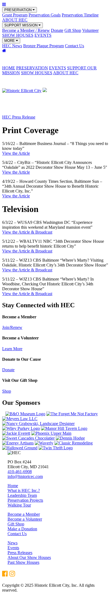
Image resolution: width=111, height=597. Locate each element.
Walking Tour (19, 505)
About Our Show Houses (29, 557)
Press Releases (20, 552)
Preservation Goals (45, 15)
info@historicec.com (25, 476)
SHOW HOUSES (17, 35)
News (13, 543)
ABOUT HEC (14, 20)
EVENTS (42, 35)
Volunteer (90, 30)
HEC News (12, 45)
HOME (8, 68)
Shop (6, 391)
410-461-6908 (20, 471)
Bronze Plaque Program (43, 45)
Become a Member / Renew (26, 30)
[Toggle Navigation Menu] (4, 4)
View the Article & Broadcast (27, 232)
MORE (10, 41)
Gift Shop (72, 30)
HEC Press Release (18, 117)
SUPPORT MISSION (21, 25)
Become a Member (24, 514)
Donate (57, 30)
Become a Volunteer (25, 519)
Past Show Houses (23, 562)
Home (13, 485)
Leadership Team (22, 495)
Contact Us (74, 45)
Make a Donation (22, 529)
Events (13, 547)
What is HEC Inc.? (24, 490)
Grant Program (14, 15)
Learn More (12, 348)
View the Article (16, 153)
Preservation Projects (25, 500)
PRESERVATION (18, 10)
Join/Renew (12, 327)
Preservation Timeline (80, 15)
